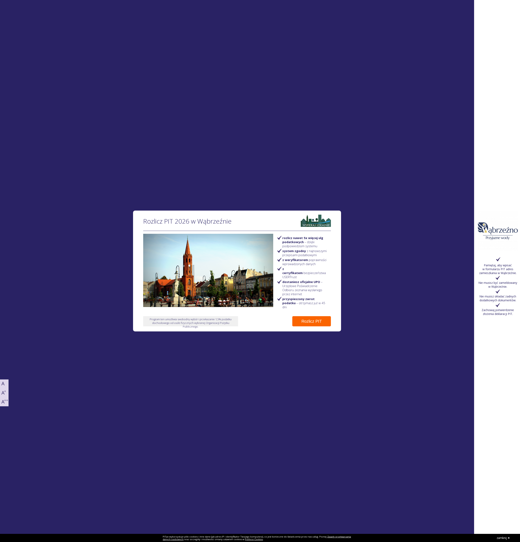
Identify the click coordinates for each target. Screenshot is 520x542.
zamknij (502, 538)
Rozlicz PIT (311, 321)
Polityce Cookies (254, 539)
